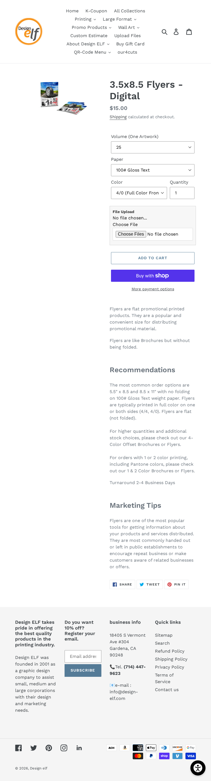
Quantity (179, 182)
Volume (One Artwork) (135, 136)
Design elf (38, 768)
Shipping (118, 116)
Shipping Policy (171, 659)
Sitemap (164, 635)
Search (162, 643)
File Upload (123, 211)
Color (117, 182)
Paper (117, 159)
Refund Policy (169, 651)
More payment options (153, 289)
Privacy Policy (169, 667)
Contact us (167, 689)
